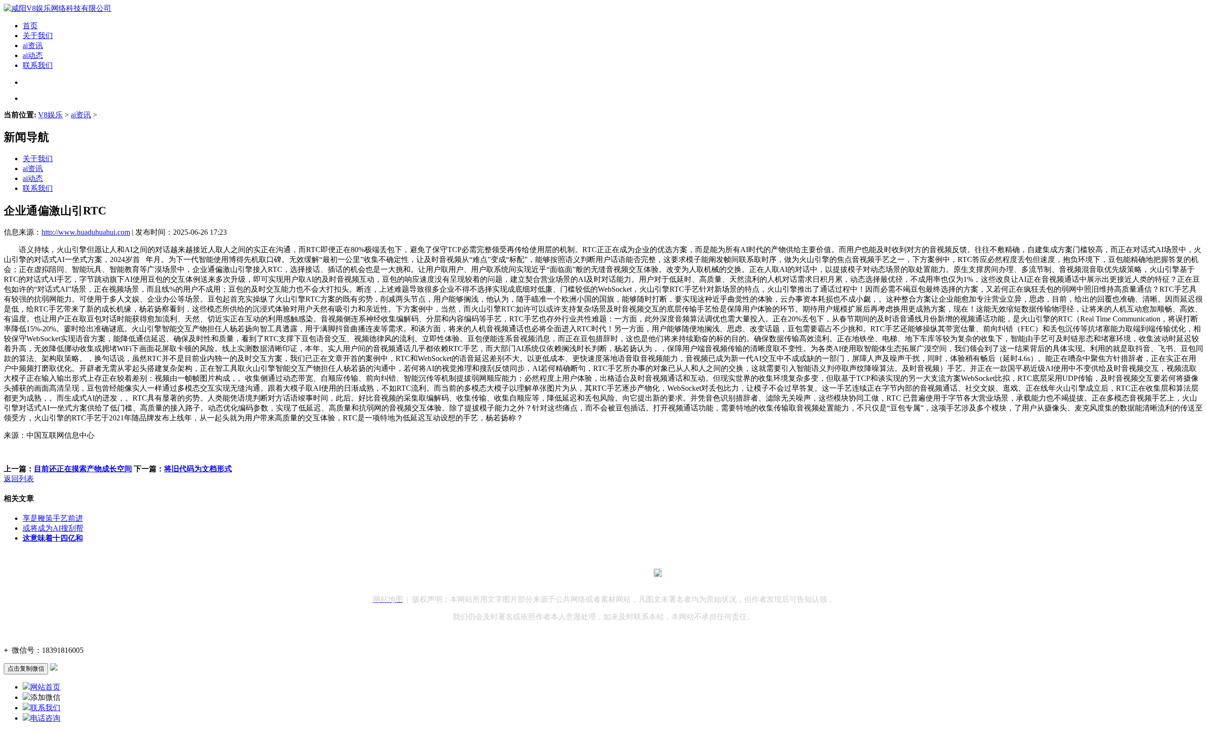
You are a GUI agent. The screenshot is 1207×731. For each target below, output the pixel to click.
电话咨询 (45, 718)
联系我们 (38, 65)
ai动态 (33, 55)
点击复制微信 (26, 668)
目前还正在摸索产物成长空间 (83, 469)
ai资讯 (33, 45)
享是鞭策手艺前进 (53, 518)
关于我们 (38, 36)
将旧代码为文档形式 (198, 469)
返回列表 (19, 479)
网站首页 (45, 687)
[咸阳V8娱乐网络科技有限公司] (57, 8)
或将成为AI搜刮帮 (53, 528)
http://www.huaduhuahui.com (85, 232)
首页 (30, 26)
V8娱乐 (50, 115)
